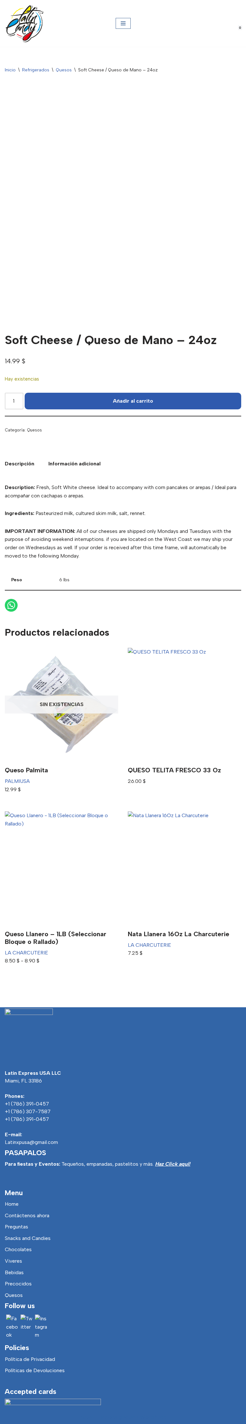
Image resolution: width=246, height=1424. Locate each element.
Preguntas (16, 1227)
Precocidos (18, 1284)
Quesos (64, 70)
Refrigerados (35, 70)
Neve (86, 1417)
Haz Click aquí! (172, 1164)
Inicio (10, 70)
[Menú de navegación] (123, 23)
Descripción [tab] (19, 464)
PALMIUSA (17, 781)
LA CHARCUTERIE (26, 953)
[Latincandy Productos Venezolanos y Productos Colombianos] (24, 23)
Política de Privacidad (30, 1359)
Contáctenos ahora (27, 1215)
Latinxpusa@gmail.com (31, 1142)
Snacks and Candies (28, 1238)
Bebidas (14, 1272)
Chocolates (18, 1249)
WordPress (153, 1417)
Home (12, 1204)
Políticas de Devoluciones (35, 1370)
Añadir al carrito (133, 401)
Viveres (13, 1261)
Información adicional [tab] (74, 464)
